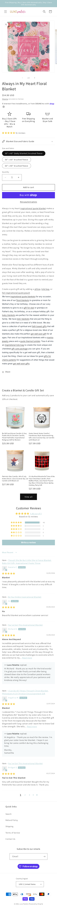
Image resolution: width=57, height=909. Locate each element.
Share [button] (7, 371)
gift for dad (29, 307)
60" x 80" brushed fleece (16, 166)
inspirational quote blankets (22, 296)
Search (9, 814)
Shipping (5, 99)
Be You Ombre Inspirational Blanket (24, 597)
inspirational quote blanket (33, 208)
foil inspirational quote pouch (16, 292)
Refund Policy (12, 820)
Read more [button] (27, 657)
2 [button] (25, 795)
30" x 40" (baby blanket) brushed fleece (23, 153)
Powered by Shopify (36, 904)
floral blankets (22, 300)
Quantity (5, 172)
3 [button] (29, 795)
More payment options (28, 202)
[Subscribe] (44, 856)
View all (29, 496)
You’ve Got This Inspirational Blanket (25, 625)
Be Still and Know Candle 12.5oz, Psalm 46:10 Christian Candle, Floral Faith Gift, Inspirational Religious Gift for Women (14, 436)
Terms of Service (13, 832)
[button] (5, 12)
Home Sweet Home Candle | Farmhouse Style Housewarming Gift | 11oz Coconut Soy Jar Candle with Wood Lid (41, 436)
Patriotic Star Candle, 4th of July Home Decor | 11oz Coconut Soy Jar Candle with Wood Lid (15, 478)
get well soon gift (38, 334)
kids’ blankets (23, 319)
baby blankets (8, 315)
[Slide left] (22, 78)
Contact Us (10, 839)
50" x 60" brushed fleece (16, 159)
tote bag (45, 289)
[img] (8, 573)
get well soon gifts (21, 363)
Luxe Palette (24, 904)
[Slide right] (35, 78)
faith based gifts (39, 326)
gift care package (19, 348)
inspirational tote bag (14, 345)
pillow (37, 289)
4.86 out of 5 (36, 513)
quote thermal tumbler (30, 341)
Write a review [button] (28, 542)
